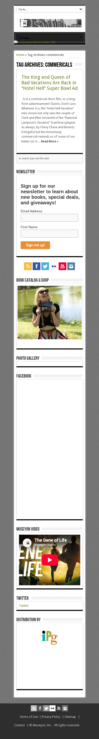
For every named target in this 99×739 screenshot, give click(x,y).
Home (20, 55)
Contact (19, 725)
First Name (29, 227)
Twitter (22, 598)
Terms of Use (28, 717)
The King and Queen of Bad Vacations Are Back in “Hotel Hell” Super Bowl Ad (49, 82)
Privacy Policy (51, 717)
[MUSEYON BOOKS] (51, 23)
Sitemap (70, 717)
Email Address (31, 211)
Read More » (49, 141)
